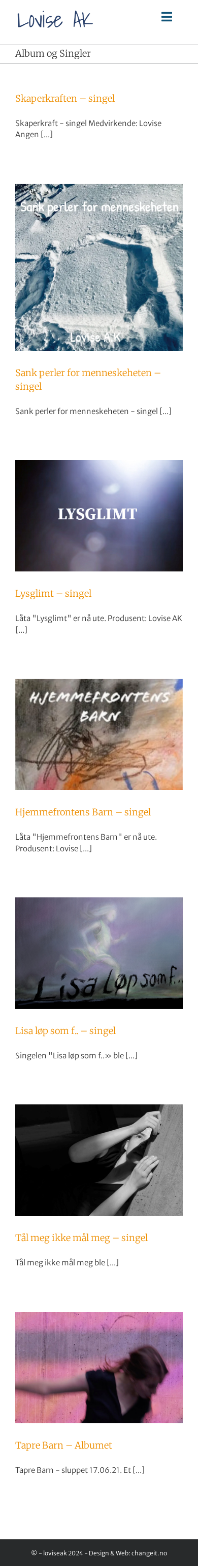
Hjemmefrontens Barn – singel (83, 812)
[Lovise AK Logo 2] (55, 8)
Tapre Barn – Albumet (63, 1445)
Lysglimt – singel (53, 593)
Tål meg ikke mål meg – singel (81, 1238)
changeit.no (149, 1553)
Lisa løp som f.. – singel (65, 1031)
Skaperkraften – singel (65, 98)
